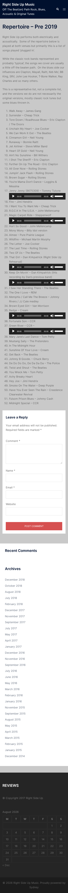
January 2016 (13, 701)
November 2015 (15, 707)
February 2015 (14, 744)
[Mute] (52, 196)
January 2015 (13, 750)
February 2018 (14, 604)
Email (10, 487)
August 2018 (13, 591)
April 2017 (11, 640)
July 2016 (11, 670)
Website (11, 504)
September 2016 (15, 665)
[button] (57, 9)
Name (10, 470)
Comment (13, 441)
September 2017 (15, 622)
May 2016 (11, 683)
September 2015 (15, 713)
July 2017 (11, 628)
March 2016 (12, 689)
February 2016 (14, 695)
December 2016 (15, 652)
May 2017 (11, 634)
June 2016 (11, 677)
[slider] (59, 196)
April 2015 (11, 731)
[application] (37, 196)
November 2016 (15, 658)
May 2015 (11, 725)
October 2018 (13, 585)
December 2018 (15, 579)
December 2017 (15, 610)
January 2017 (13, 646)
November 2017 (15, 616)
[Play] (13, 196)
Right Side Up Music (18, 4)
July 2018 (11, 598)
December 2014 (15, 756)
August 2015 (13, 719)
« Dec (6, 865)
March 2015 (12, 737)
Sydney (34, 887)
